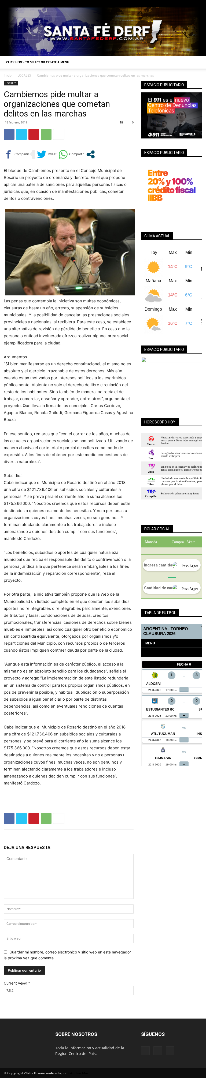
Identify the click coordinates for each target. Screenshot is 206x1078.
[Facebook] (180, 3)
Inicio (8, 75)
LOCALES (24, 75)
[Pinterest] (33, 134)
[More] (58, 134)
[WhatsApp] (46, 134)
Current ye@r (17, 983)
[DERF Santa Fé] (103, 31)
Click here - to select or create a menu (37, 62)
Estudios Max (78, 1073)
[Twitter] (198, 3)
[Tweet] (46, 154)
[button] (195, 62)
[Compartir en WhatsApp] (71, 154)
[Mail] (189, 3)
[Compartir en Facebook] (16, 154)
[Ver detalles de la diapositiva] (171, 382)
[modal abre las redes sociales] (90, 154)
